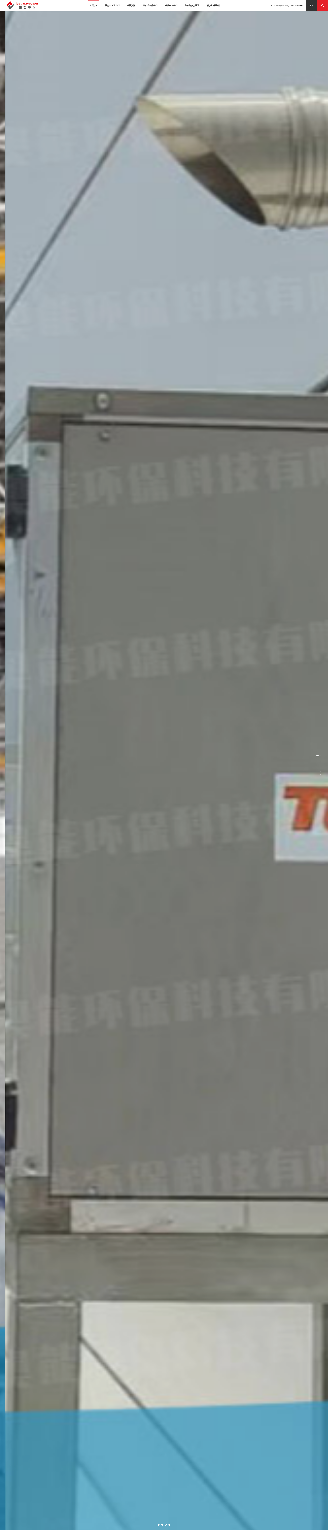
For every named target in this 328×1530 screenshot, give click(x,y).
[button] (158, 1525)
